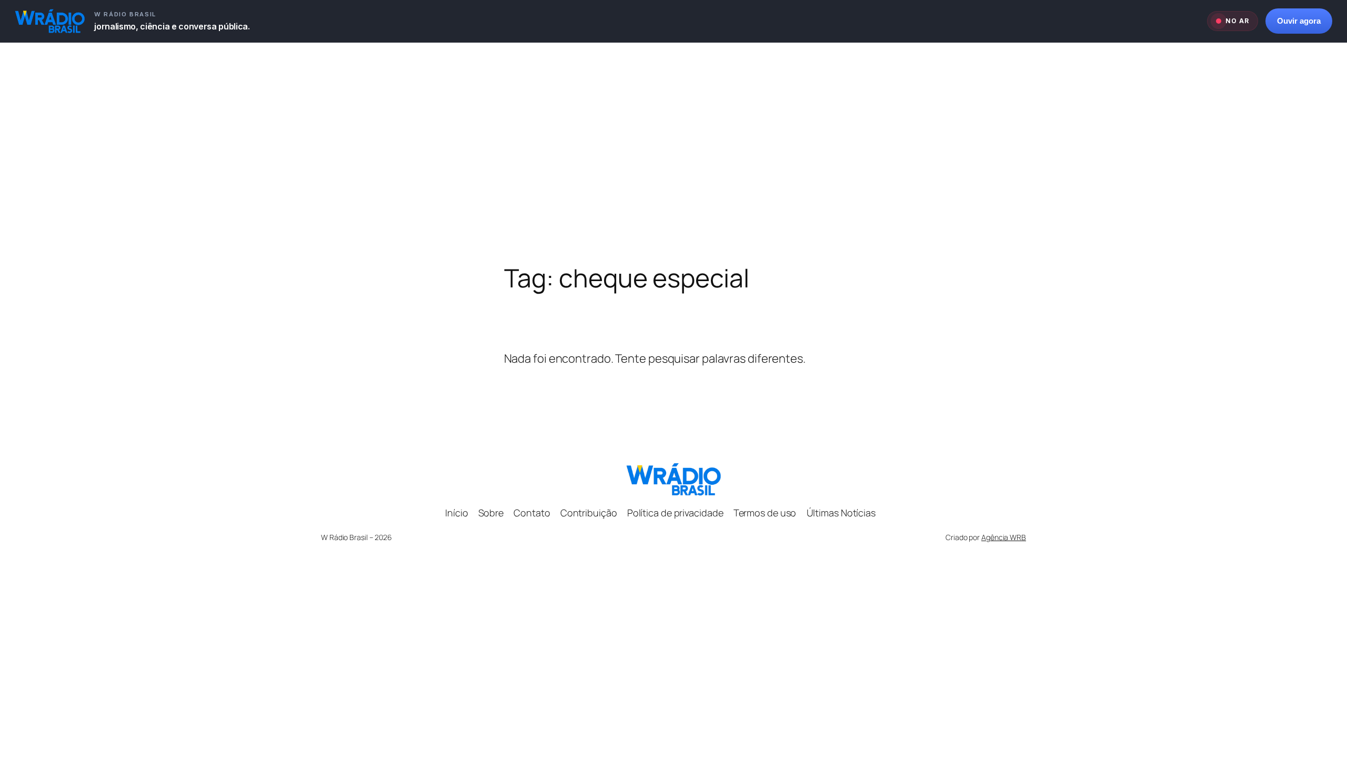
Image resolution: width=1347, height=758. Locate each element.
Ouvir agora (1299, 21)
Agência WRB (1003, 537)
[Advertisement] (673, 153)
